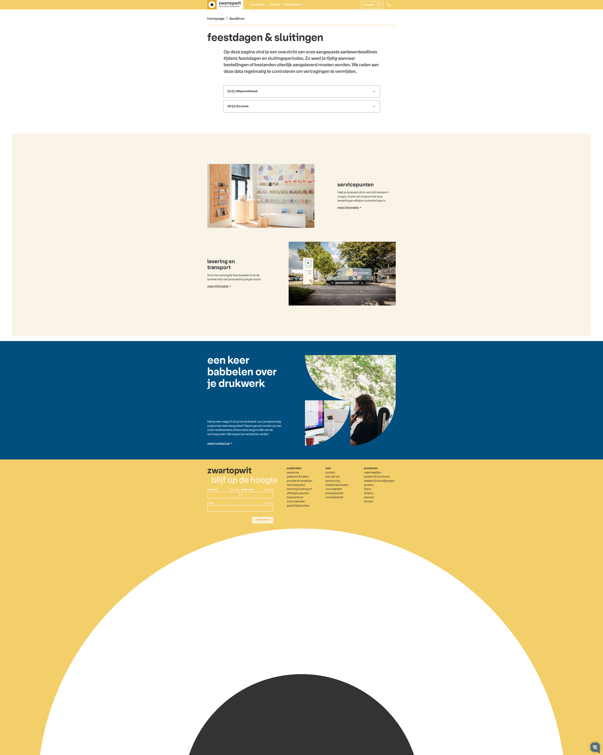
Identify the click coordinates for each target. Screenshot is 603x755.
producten (258, 4)
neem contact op (218, 443)
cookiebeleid (334, 497)
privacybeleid (334, 493)
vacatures (293, 472)
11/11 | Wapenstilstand (242, 91)
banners (369, 497)
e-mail (210, 503)
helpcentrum (295, 497)
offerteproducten (298, 493)
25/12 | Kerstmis (238, 106)
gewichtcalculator (298, 505)
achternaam (247, 490)
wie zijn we (332, 476)
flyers (367, 489)
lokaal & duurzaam (336, 485)
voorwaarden (333, 489)
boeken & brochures (377, 476)
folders (368, 493)
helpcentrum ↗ (293, 4)
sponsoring (332, 481)
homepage (216, 19)
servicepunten (355, 184)
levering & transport (299, 489)
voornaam (212, 490)
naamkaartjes (372, 472)
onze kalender (296, 501)
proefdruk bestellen (299, 481)
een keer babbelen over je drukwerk (242, 372)
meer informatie (348, 207)
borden (368, 501)
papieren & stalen (298, 476)
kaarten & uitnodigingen (379, 481)
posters (369, 485)
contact (274, 4)
